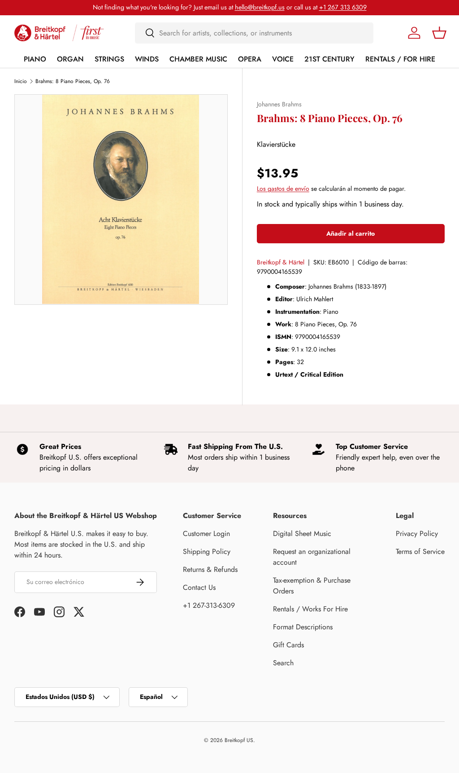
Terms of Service (420, 551)
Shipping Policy (206, 551)
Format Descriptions (303, 627)
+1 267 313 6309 (343, 7)
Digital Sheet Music (302, 533)
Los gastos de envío (283, 188)
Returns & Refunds (210, 569)
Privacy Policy (417, 533)
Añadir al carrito (350, 233)
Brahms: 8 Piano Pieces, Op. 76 (72, 81)
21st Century (329, 59)
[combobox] (254, 33)
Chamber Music (198, 59)
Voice (283, 59)
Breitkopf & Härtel (280, 262)
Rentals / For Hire (400, 59)
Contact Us (199, 587)
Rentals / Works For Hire (310, 609)
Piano (35, 59)
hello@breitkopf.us (260, 7)
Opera (249, 59)
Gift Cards (288, 645)
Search (283, 663)
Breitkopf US (239, 740)
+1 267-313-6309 (209, 605)
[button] (439, 33)
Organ (70, 59)
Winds (147, 59)
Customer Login (206, 533)
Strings (109, 59)
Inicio (20, 81)
